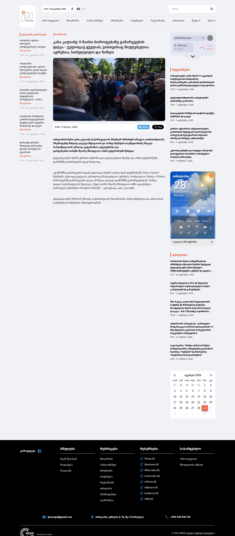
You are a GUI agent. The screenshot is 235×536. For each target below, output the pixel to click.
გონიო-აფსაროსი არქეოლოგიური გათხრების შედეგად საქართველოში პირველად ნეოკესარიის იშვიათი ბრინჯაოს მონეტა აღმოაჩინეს (191, 133)
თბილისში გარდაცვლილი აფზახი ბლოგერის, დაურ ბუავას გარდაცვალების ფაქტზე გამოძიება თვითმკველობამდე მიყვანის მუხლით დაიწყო (33, 68)
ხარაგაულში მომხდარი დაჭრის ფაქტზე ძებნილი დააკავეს (192, 115)
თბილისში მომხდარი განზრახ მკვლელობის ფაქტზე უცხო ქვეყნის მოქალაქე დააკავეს (32, 121)
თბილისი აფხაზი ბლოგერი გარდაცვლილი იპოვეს (32, 43)
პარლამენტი (95, 20)
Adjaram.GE (151, 487)
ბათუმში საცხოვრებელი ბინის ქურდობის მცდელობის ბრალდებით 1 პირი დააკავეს (33, 95)
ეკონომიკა (107, 500)
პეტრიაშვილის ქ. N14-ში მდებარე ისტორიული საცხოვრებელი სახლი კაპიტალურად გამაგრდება (190, 286)
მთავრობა (73, 20)
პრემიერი (117, 20)
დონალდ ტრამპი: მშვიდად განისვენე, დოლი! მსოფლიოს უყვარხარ (31, 147)
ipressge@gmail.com (60, 516)
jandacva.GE (152, 493)
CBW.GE (149, 498)
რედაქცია (66, 464)
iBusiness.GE (152, 464)
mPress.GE (151, 481)
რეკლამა (65, 470)
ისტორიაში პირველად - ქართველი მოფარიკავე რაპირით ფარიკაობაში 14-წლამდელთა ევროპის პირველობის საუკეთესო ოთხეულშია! (192, 328)
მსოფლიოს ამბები (191, 464)
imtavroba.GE (152, 475)
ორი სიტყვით (50, 20)
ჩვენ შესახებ (68, 458)
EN (83, 9)
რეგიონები (158, 20)
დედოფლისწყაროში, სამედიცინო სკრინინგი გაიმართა (189, 99)
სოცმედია (137, 20)
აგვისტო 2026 (192, 375)
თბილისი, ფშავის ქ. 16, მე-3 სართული (119, 516)
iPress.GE (150, 458)
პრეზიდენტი (108, 494)
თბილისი (178, 20)
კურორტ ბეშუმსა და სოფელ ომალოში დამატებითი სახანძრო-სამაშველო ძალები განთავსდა (191, 153)
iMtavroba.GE (152, 470)
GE (78, 9)
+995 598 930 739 (180, 516)
